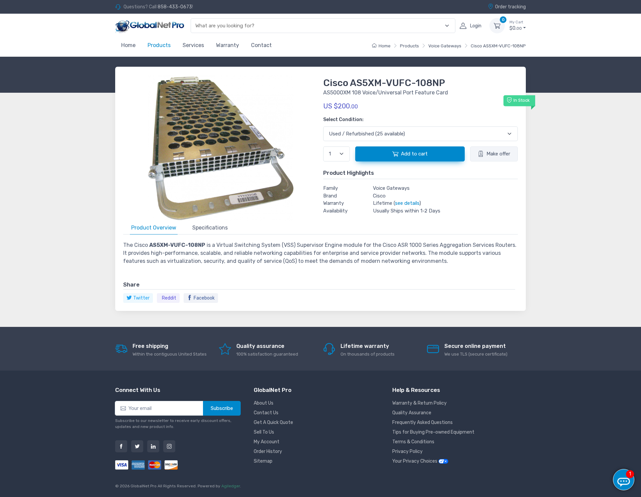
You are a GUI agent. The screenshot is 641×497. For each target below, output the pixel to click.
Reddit (169, 298)
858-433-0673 (175, 7)
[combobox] (319, 26)
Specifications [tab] (210, 227)
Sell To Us (264, 432)
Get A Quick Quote (273, 422)
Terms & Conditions (413, 442)
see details (407, 203)
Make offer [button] (498, 154)
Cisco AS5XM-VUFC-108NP (498, 45)
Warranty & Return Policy (419, 403)
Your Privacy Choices (415, 461)
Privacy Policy (407, 451)
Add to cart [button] (414, 154)
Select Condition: (343, 119)
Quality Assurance (411, 413)
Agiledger (230, 486)
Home (128, 45)
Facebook (204, 298)
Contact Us (266, 413)
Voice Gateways (444, 45)
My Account (266, 442)
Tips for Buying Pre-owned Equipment (433, 432)
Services (193, 45)
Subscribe (222, 408)
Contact (261, 45)
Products (159, 45)
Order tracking (510, 7)
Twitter (141, 298)
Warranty (227, 45)
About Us (263, 403)
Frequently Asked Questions (422, 422)
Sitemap (263, 461)
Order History (268, 451)
